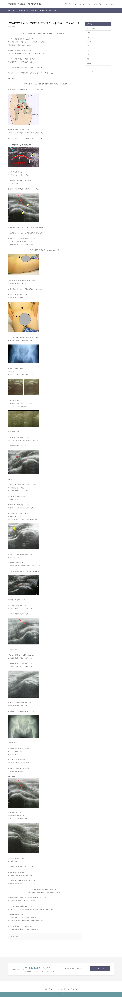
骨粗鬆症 (89, 63)
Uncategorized (91, 28)
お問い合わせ (100, 969)
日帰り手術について (70, 4)
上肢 (88, 46)
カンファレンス (109, 4)
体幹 (88, 54)
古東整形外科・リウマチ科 (25, 4)
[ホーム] (9, 10)
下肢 (9, 27)
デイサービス (90, 37)
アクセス (82, 4)
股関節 (13, 27)
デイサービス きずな (95, 4)
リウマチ (89, 41)
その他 (88, 32)
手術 (88, 59)
